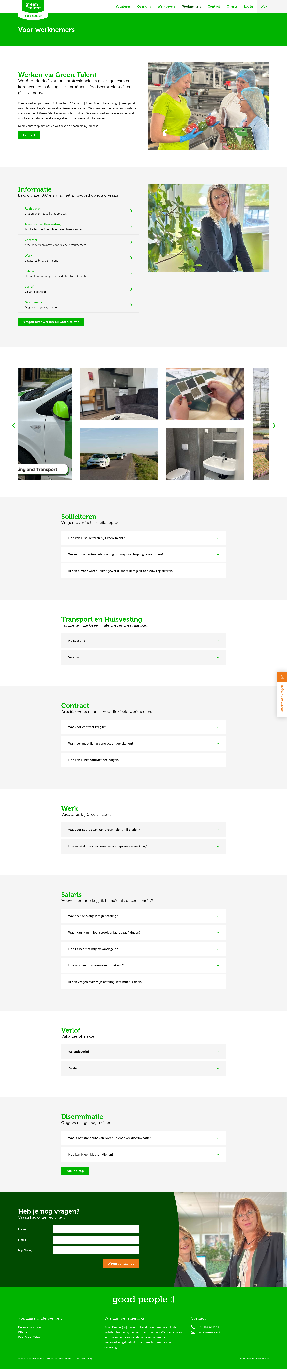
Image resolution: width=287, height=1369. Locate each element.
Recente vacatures (29, 1327)
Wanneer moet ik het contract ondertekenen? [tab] (100, 743)
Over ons (144, 6)
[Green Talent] (33, 10)
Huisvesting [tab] (76, 641)
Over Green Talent (29, 1337)
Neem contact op (121, 1263)
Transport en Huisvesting (43, 224)
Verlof (29, 286)
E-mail (22, 1240)
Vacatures (123, 6)
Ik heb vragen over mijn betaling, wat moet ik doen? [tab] (105, 982)
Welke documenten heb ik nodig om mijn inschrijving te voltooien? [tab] (115, 554)
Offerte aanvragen (282, 698)
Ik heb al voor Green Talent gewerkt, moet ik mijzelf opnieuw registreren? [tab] (120, 571)
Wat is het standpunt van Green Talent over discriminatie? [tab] (109, 1138)
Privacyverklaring (84, 1358)
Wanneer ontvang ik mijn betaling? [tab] (93, 916)
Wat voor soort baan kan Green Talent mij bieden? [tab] (104, 830)
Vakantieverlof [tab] (78, 1052)
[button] (273, 426)
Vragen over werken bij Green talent (51, 322)
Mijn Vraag (25, 1250)
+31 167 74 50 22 (208, 1327)
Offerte (232, 6)
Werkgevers (166, 6)
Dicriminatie (33, 302)
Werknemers (191, 6)
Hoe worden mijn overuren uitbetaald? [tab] (96, 965)
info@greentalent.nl (210, 1332)
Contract (31, 240)
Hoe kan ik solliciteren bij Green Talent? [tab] (96, 538)
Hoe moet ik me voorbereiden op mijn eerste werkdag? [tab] (107, 846)
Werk (28, 255)
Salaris (29, 271)
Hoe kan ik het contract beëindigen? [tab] (93, 760)
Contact (214, 6)
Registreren (33, 208)
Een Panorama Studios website (254, 1358)
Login (248, 6)
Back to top (75, 1171)
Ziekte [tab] (72, 1068)
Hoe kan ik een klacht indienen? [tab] (90, 1154)
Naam (22, 1229)
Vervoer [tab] (74, 657)
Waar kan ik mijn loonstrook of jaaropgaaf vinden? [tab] (104, 932)
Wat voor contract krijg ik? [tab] (87, 727)
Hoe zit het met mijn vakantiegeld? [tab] (93, 949)
